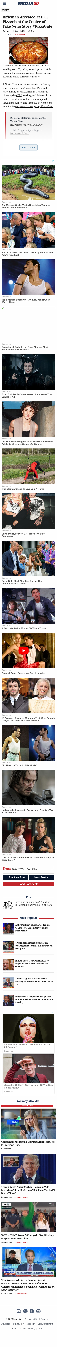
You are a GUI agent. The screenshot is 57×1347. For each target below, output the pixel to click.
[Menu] (6, 3)
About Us (33, 1319)
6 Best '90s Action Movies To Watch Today (24, 628)
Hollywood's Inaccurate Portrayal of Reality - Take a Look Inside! (28, 811)
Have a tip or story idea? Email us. (32, 902)
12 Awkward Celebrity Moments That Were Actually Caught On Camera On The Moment (28, 719)
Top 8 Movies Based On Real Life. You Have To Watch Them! (26, 301)
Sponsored (6, 1149)
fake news (18, 868)
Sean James (6, 1197)
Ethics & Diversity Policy (23, 1329)
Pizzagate (31, 868)
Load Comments (28, 884)
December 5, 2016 (19, 133)
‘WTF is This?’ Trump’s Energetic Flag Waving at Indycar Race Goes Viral (28, 1236)
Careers (44, 1319)
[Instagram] (38, 1311)
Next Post (40, 877)
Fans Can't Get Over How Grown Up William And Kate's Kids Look (27, 253)
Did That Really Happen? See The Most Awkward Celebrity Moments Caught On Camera (27, 442)
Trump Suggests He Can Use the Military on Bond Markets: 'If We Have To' (34, 981)
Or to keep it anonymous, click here (33, 905)
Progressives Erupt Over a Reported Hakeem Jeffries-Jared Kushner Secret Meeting (34, 999)
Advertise (5, 1324)
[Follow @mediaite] (25, 1311)
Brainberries (6, 202)
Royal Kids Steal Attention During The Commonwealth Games (22, 582)
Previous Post (17, 877)
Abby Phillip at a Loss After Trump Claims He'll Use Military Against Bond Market (32, 927)
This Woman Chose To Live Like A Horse (23, 489)
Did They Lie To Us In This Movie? (19, 765)
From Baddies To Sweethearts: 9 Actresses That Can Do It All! (27, 395)
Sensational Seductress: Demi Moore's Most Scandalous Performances (25, 348)
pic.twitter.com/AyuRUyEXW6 (26, 124)
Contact (41, 1329)
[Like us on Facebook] (32, 1311)
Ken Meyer (7, 31)
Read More (28, 147)
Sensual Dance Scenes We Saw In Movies (23, 673)
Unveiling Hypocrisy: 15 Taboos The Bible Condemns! (23, 535)
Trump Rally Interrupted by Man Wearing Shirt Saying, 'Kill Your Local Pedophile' (34, 945)
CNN (19, 95)
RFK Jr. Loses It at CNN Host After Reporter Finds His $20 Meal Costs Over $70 (32, 963)
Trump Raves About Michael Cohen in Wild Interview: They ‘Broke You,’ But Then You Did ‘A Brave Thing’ (28, 1190)
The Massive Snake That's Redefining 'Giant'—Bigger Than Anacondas (26, 206)
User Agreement (45, 1324)
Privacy (16, 1324)
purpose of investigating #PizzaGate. (34, 106)
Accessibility (29, 1324)
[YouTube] (19, 1311)
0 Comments (20, 34)
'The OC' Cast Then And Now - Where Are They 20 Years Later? (28, 858)
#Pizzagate (8, 145)
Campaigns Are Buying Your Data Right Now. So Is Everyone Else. (28, 1143)
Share (8, 34)
